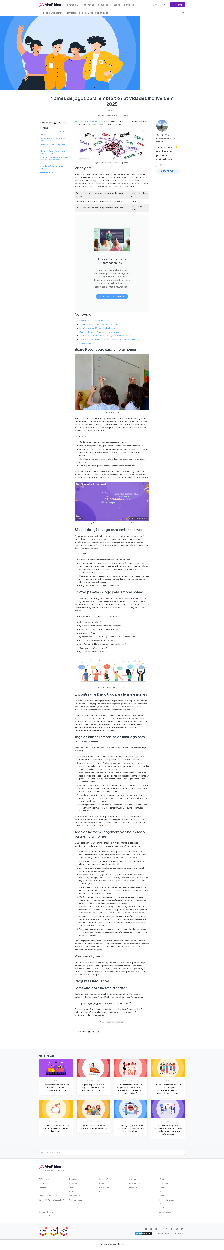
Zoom (101, 1196)
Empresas (129, 5)
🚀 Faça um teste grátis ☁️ (112, 296)
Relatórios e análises (47, 1216)
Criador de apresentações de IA (51, 1200)
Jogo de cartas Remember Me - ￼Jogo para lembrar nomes (54, 158)
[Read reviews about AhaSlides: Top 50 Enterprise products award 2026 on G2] (64, 1231)
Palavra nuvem (45, 1192)
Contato (162, 1188)
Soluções (89, 5)
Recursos (103, 5)
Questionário (44, 1184)
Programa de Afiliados (78, 1204)
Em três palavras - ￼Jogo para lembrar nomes (53, 146)
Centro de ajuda (75, 1200)
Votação (42, 1188)
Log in (163, 5)
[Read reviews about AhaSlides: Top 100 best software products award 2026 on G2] (43, 1231)
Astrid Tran (100, 116)
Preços (116, 5)
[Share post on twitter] (60, 122)
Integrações (104, 1179)
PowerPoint (104, 1188)
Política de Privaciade (167, 1200)
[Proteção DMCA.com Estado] (143, 1233)
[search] (183, 12)
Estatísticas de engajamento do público (87, 13)
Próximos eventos (76, 1196)
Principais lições (47, 172)
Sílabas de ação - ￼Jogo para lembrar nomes (52, 139)
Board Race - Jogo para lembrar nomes (53, 133)
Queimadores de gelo (114, 1022)
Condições (163, 1196)
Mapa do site (178, 1233)
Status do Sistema (162, 1233)
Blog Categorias (52, 13)
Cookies (162, 1204)
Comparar (73, 1184)
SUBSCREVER (168, 171)
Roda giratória (45, 1208)
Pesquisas (43, 1204)
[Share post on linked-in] (54, 122)
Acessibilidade (165, 1212)
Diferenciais (73, 5)
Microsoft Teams (106, 1192)
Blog (71, 1188)
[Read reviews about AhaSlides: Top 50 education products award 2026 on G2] (54, 1231)
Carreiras (163, 1192)
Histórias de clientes (77, 1208)
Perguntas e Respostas (48, 1196)
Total (161, 1208)
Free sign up (177, 5)
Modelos (72, 1192)
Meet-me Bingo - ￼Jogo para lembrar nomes (52, 152)
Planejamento (134, 1184)
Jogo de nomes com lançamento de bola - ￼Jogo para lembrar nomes (54, 166)
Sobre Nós (163, 1184)
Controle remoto (46, 1212)
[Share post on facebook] (65, 122)
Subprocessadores (167, 1216)
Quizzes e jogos (112, 110)
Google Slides (104, 1184)
